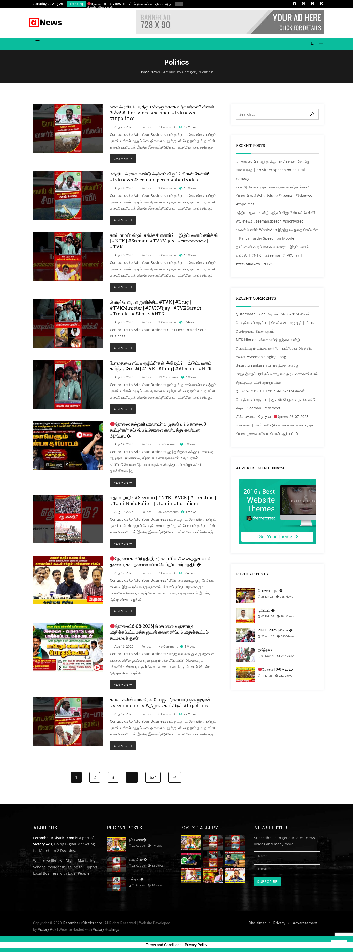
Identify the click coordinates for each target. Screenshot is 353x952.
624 (153, 777)
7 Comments (167, 573)
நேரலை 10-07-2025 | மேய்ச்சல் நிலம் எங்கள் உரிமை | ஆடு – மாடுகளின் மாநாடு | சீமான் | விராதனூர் (144, 6)
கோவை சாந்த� (270, 590)
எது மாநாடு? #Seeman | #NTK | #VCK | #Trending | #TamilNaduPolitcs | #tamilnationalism (163, 500)
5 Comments (167, 255)
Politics (146, 127)
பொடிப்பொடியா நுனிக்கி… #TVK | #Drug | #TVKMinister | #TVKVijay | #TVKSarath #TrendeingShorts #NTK (155, 308)
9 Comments (167, 188)
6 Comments (167, 714)
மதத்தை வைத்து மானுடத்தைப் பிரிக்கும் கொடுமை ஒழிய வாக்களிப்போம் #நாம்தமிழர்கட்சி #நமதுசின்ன (277, 374)
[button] (319, 43)
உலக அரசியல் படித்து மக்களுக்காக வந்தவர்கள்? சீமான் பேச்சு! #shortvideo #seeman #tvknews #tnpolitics (162, 113)
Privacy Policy (196, 945)
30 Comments (168, 512)
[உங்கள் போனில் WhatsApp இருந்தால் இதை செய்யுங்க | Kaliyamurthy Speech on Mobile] (191, 859)
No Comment (168, 444)
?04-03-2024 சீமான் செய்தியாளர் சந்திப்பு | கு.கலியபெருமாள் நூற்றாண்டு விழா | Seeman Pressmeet (276, 399)
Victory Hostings (106, 929)
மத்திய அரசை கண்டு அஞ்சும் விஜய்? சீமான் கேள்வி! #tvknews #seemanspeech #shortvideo (159, 177)
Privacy (279, 923)
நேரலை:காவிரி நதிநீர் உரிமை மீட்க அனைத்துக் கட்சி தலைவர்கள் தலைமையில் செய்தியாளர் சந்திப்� (161, 561)
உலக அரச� (138, 859)
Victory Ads (42, 844)
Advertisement (305, 923)
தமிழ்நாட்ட (265, 650)
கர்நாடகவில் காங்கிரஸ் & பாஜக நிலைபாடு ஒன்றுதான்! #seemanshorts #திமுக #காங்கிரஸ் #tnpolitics (160, 703)
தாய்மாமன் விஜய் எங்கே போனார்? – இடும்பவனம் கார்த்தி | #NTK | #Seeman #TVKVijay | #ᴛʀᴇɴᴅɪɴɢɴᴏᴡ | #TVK (164, 241)
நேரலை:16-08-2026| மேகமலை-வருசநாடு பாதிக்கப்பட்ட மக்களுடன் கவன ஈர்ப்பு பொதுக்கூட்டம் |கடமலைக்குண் (160, 632)
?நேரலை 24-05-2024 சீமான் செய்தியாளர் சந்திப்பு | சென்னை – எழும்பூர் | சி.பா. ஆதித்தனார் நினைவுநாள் (275, 323)
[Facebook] (294, 4)
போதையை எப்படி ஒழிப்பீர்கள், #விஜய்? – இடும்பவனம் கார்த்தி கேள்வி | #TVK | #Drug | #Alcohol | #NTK (161, 366)
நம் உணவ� (138, 840)
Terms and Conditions (163, 945)
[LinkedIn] (303, 4)
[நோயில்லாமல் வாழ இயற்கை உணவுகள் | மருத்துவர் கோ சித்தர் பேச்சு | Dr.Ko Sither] (213, 875)
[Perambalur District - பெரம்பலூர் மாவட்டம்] (45, 23)
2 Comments (167, 127)
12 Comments (168, 377)
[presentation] (177, 4)
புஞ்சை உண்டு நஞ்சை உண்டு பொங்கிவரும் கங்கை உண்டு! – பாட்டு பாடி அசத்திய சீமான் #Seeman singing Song (274, 348)
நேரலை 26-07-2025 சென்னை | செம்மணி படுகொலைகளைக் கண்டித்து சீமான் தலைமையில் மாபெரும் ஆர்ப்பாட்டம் (275, 425)
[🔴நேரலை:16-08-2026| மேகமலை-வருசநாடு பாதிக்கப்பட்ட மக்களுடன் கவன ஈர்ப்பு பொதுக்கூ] (68, 626)
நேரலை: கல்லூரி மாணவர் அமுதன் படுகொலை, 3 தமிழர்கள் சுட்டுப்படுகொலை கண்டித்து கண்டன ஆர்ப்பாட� (158, 430)
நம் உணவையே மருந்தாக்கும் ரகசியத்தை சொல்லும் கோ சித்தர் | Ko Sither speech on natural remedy (274, 170)
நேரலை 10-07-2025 (277, 669)
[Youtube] (322, 4)
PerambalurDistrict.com (53, 837)
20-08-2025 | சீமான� (275, 630)
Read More (120, 159)
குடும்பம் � (266, 610)
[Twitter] (313, 4)
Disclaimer (257, 923)
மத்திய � (136, 879)
